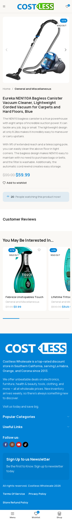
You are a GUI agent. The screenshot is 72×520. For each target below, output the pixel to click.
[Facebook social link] (5, 444)
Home (7, 89)
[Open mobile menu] (4, 6)
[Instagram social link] (12, 444)
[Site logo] (35, 6)
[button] (6, 50)
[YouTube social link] (19, 444)
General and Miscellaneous (33, 89)
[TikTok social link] (25, 444)
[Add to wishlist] (39, 250)
